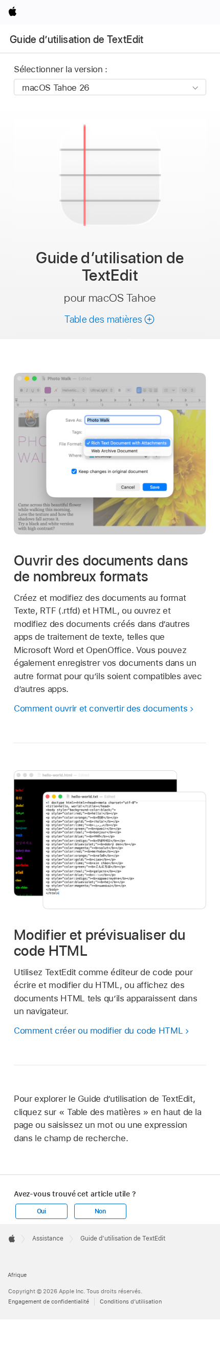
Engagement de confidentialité (48, 1301)
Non (100, 1211)
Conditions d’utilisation (131, 1301)
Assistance (47, 1238)
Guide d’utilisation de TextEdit (77, 39)
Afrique (17, 1274)
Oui (41, 1211)
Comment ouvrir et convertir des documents (100, 708)
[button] (110, 319)
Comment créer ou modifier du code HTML (98, 1030)
